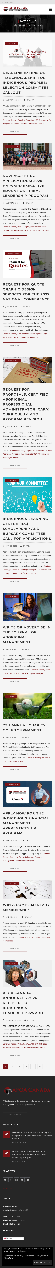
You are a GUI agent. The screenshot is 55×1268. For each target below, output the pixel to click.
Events (11, 696)
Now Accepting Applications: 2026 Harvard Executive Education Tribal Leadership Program (25, 186)
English (9, 1238)
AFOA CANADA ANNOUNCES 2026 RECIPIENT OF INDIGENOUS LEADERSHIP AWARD (23, 1003)
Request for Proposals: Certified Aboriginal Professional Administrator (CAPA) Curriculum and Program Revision (26, 404)
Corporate (13, 360)
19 (40, 1066)
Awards (11, 43)
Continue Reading (27, 454)
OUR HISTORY (15, 1115)
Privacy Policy (8, 1258)
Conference (13, 253)
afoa (31, 100)
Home (22, 25)
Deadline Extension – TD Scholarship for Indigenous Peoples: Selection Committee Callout (26, 83)
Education (13, 146)
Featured (12, 480)
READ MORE (15, 132)
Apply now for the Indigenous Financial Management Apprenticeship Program (26, 823)
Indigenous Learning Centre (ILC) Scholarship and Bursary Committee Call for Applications (27, 529)
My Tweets (7, 1188)
